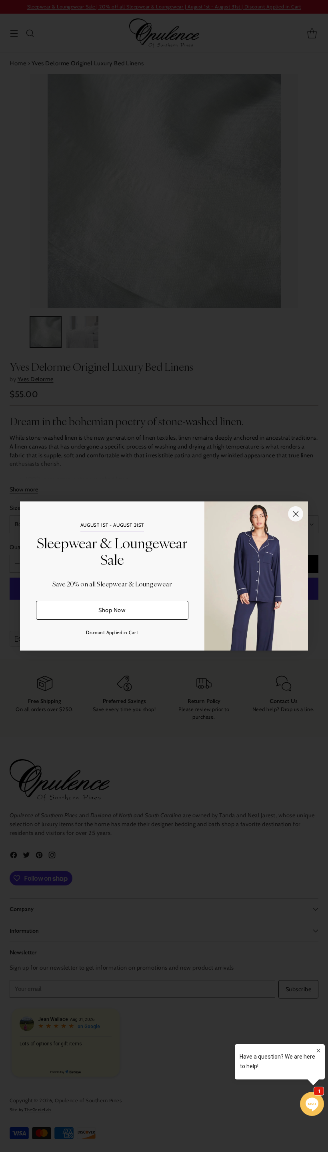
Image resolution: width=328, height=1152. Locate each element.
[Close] (295, 513)
